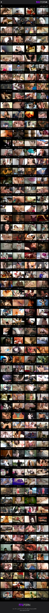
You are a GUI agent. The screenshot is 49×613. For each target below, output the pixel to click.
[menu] (24, 605)
